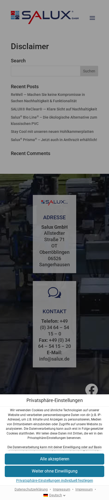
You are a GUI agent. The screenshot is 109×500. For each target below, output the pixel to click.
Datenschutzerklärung (31, 489)
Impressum (61, 489)
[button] (54, 459)
